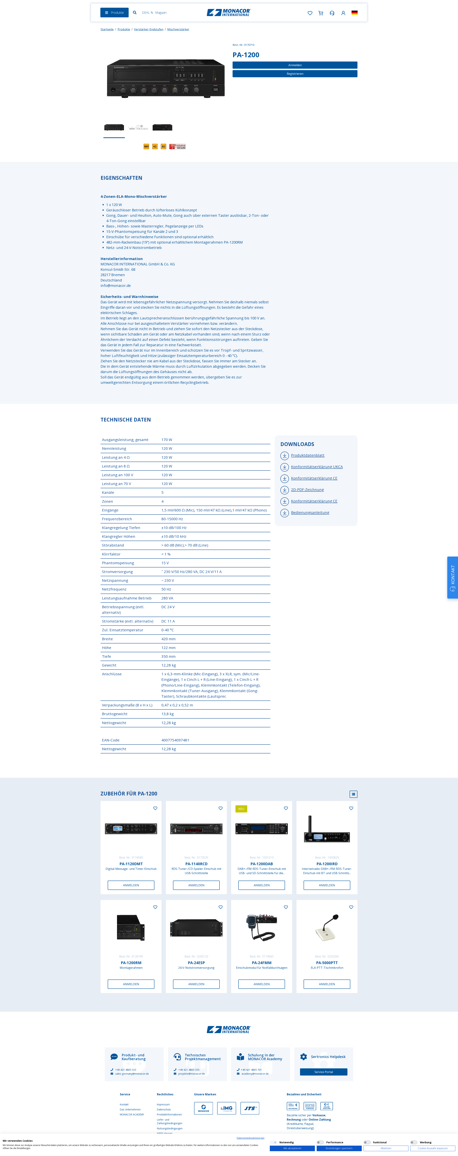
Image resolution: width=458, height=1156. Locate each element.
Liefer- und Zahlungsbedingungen (169, 1121)
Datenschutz (164, 1109)
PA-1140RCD (196, 863)
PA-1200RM (131, 962)
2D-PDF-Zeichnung (307, 489)
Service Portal (324, 1072)
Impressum (163, 1104)
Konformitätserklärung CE (314, 478)
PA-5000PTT (327, 962)
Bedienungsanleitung (310, 512)
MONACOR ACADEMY (132, 1114)
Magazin (161, 12)
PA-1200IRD (327, 863)
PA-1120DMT (131, 863)
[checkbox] (273, 1142)
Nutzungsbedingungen (169, 1128)
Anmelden (295, 65)
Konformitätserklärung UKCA (317, 466)
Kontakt (124, 1104)
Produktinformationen (169, 1114)
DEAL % (147, 12)
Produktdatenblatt (308, 455)
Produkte (124, 29)
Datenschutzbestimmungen (250, 1138)
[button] (343, 12)
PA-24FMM (262, 962)
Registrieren (295, 74)
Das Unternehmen (130, 1109)
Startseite (107, 29)
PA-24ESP (196, 962)
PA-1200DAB (261, 863)
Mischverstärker (178, 29)
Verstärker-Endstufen (148, 29)
